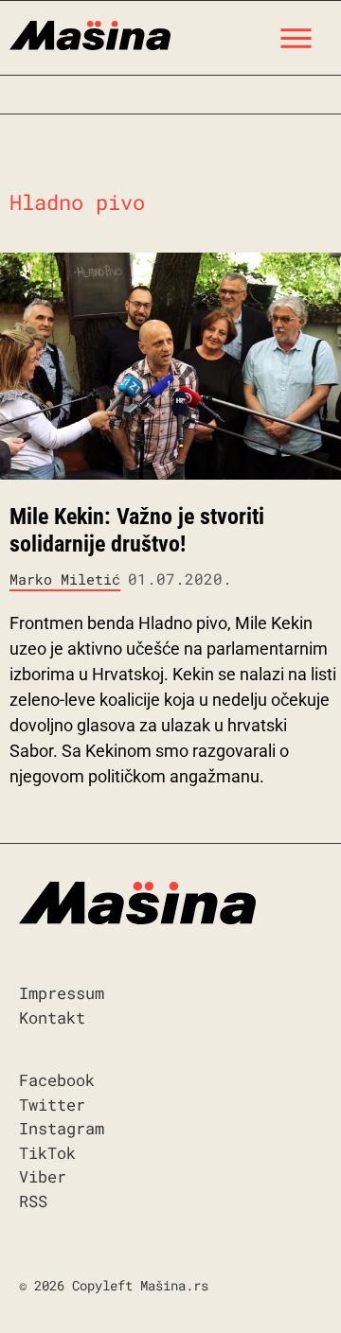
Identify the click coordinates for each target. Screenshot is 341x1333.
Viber (42, 1176)
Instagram (61, 1128)
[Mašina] (89, 33)
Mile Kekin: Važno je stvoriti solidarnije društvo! (136, 530)
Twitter (52, 1104)
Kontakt (52, 1017)
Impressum (61, 993)
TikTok (47, 1153)
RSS (33, 1201)
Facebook (57, 1080)
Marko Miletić (64, 579)
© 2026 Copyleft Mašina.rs (113, 1285)
